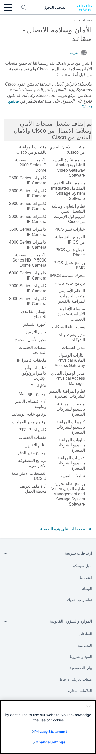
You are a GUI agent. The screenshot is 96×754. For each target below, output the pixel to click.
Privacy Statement (50, 731)
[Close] (88, 707)
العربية (75, 53)
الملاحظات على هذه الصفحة (64, 529)
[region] (48, 727)
